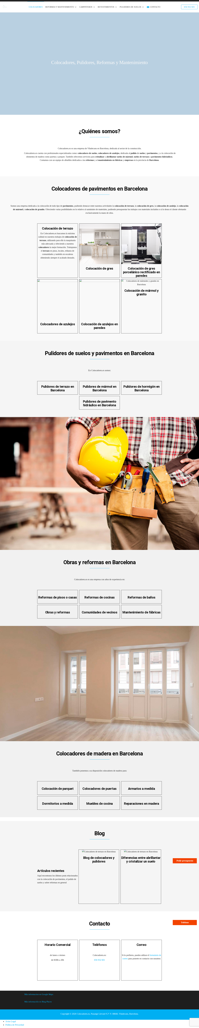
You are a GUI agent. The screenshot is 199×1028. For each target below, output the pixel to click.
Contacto (155, 7)
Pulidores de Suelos (130, 7)
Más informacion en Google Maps (38, 994)
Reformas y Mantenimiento (59, 7)
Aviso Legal (10, 1021)
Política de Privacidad (14, 1025)
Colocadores (36, 7)
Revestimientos (106, 7)
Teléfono (185, 922)
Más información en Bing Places (38, 1002)
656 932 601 (99, 960)
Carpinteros (85, 7)
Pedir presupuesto (185, 861)
